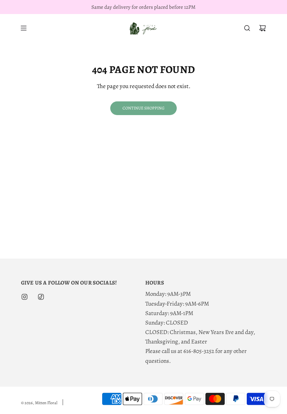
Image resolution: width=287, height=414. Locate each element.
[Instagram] (24, 297)
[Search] (247, 28)
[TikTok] (41, 297)
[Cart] (262, 28)
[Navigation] (23, 28)
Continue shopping (143, 108)
